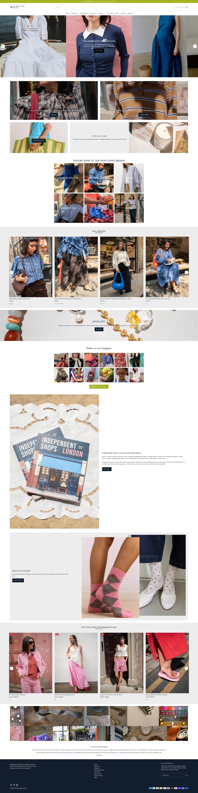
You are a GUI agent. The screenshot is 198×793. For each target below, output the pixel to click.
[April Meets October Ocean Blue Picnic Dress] (167, 267)
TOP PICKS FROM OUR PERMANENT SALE (99, 627)
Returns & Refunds (99, 770)
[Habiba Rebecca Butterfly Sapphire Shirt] (30, 267)
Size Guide (97, 772)
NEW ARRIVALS (99, 231)
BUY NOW (107, 469)
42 (62, 303)
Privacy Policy (98, 774)
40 (60, 303)
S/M (10, 303)
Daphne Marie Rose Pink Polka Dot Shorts (111, 695)
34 (55, 303)
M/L (12, 303)
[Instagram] (17, 785)
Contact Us (97, 766)
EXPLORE (99, 329)
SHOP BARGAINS (38, 141)
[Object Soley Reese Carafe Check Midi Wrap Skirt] (76, 267)
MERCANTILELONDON (100, 386)
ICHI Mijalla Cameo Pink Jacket (17, 695)
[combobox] (99, 7)
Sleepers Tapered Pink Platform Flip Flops (156, 695)
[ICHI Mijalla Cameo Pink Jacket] (30, 663)
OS (146, 303)
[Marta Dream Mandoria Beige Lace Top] (76, 663)
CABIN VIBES (144, 115)
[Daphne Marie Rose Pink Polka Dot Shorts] (121, 663)
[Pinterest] (14, 785)
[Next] (195, 46)
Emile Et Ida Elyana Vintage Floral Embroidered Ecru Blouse (116, 299)
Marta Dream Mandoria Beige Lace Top (65, 695)
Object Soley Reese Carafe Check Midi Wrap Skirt (68, 299)
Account (180, 7)
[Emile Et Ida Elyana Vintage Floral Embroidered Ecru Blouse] (121, 267)
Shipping (96, 768)
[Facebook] (11, 785)
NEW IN (53, 115)
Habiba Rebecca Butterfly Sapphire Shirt (19, 299)
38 (58, 303)
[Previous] (3, 46)
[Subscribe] (186, 775)
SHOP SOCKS (18, 580)
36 (57, 303)
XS (100, 303)
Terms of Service (98, 775)
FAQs (95, 777)
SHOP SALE (99, 50)
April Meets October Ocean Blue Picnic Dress (158, 299)
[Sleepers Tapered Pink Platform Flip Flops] (167, 663)
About (95, 764)
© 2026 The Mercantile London (18, 788)
